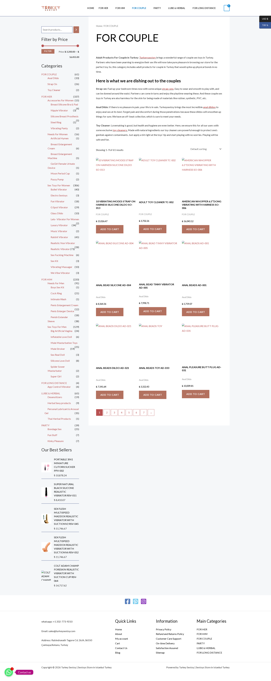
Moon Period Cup (60, 173)
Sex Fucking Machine (62, 254)
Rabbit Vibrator (59, 237)
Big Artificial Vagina (61, 330)
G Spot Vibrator (59, 207)
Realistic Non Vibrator (63, 243)
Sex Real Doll (58, 354)
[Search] (76, 29)
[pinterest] (136, 601)
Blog (117, 652)
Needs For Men (56, 283)
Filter (48, 51)
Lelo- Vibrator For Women (65, 219)
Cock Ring (56, 293)
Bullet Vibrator (59, 189)
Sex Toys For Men (57, 326)
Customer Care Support (168, 638)
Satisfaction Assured (167, 647)
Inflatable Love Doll (61, 336)
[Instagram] (144, 601)
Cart (117, 643)
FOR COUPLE (139, 8)
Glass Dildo (57, 213)
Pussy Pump (57, 179)
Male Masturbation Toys (64, 342)
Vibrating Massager (61, 266)
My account (121, 638)
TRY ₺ (263, 25)
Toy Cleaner (54, 89)
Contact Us (121, 647)
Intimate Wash (58, 299)
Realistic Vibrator (60, 248)
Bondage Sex (54, 429)
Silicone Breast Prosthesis (64, 116)
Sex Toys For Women (59, 185)
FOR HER (103, 8)
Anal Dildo (53, 78)
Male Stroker (58, 348)
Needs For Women (58, 134)
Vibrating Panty (59, 128)
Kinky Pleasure (56, 440)
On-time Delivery (165, 643)
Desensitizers (55, 397)
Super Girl (56, 376)
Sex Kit (54, 260)
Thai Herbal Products (59, 418)
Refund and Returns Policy (170, 633)
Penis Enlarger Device (62, 311)
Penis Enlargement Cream (64, 305)
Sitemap (160, 652)
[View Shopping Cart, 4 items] (227, 8)
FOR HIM (120, 8)
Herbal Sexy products (59, 403)
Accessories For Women (61, 100)
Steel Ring (56, 122)
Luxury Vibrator (59, 225)
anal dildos (209, 107)
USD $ (263, 18)
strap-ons (168, 88)
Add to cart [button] (109, 229)
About (118, 633)
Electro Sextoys (59, 195)
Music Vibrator (59, 231)
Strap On (52, 83)
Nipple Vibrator (59, 110)
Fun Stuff (52, 435)
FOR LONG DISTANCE (204, 8)
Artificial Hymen (60, 138)
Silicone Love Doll (60, 360)
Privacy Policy (163, 629)
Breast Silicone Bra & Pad (64, 104)
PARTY (157, 8)
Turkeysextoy (147, 57)
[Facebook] (128, 601)
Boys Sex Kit (57, 287)
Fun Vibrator (57, 201)
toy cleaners (120, 130)
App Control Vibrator (59, 386)
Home (90, 8)
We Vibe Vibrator (60, 272)
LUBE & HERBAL (176, 8)
